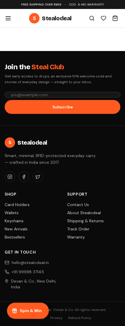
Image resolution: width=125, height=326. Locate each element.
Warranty (76, 237)
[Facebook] (24, 177)
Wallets (12, 212)
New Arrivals (16, 229)
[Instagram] (10, 177)
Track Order (78, 229)
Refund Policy (79, 318)
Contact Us (78, 204)
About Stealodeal (84, 212)
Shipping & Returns (85, 220)
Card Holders (17, 204)
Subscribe (62, 107)
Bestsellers (15, 237)
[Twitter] (38, 177)
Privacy (56, 318)
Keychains (14, 220)
